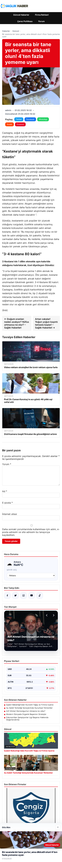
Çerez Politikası (25, 21)
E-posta (7, 502)
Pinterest (20, 124)
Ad (4, 491)
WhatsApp (43, 119)
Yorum (6, 464)
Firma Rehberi (42, 15)
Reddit (9, 124)
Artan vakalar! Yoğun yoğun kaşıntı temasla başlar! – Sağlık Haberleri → (46, 323)
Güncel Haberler (21, 15)
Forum (41, 21)
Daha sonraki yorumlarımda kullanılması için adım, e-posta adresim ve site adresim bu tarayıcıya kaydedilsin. (31, 532)
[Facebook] (7, 595)
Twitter (19, 119)
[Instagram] (23, 595)
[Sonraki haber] (53, 615)
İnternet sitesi (9, 514)
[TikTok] (39, 595)
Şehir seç (12, 570)
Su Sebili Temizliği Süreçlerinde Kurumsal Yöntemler (29, 708)
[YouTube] (31, 595)
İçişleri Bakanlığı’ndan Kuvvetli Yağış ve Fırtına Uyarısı (29, 705)
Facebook (30, 119)
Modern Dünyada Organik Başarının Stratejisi (26, 714)
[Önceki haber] (47, 615)
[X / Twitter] (15, 595)
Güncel (15, 31)
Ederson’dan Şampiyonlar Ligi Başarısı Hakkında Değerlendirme (27, 718)
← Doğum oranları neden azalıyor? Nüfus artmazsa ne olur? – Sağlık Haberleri (16, 323)
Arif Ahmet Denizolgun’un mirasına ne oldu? (25, 711)
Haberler (6, 31)
